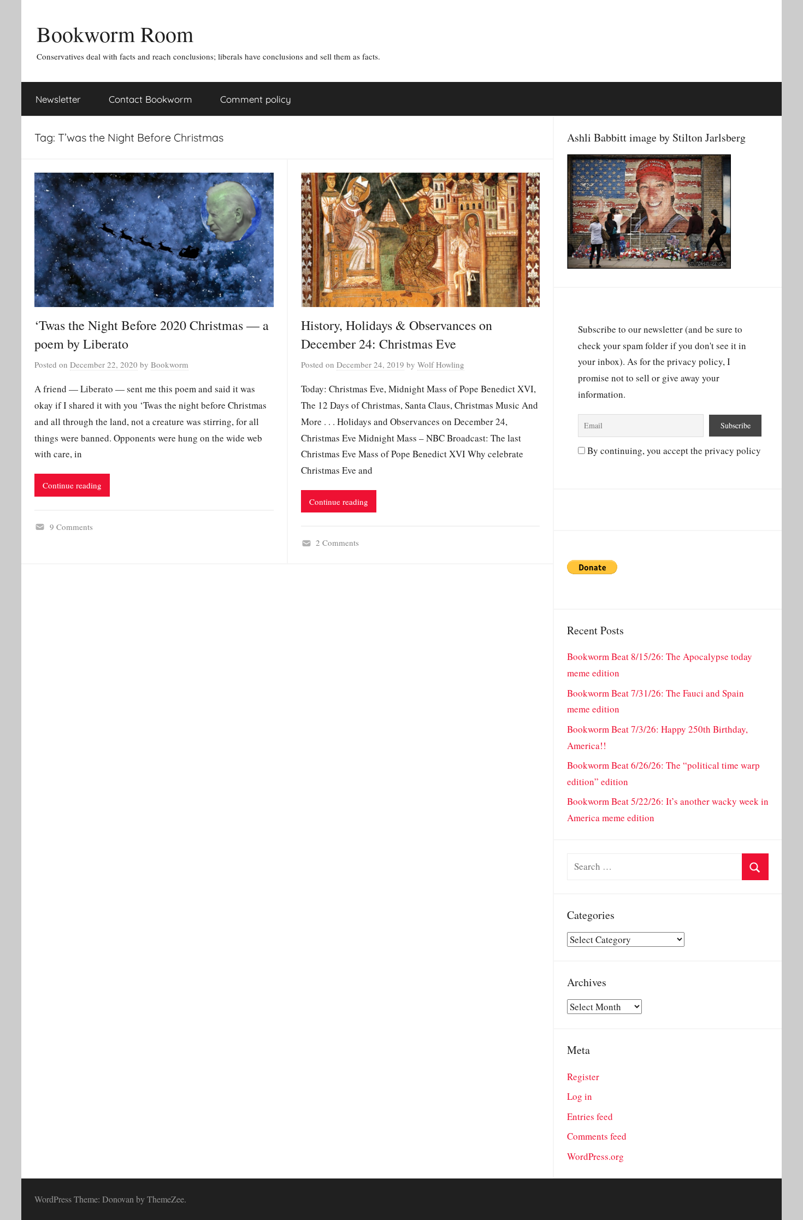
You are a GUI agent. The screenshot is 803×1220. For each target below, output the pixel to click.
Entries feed (590, 1116)
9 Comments (71, 526)
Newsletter (58, 99)
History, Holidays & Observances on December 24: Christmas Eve (396, 334)
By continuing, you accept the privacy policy (673, 450)
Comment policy (255, 99)
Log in (579, 1096)
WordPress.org (595, 1156)
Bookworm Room (115, 33)
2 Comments (337, 542)
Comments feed (597, 1136)
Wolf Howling (440, 364)
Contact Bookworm (150, 99)
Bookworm (169, 364)
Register (583, 1076)
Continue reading (72, 485)
